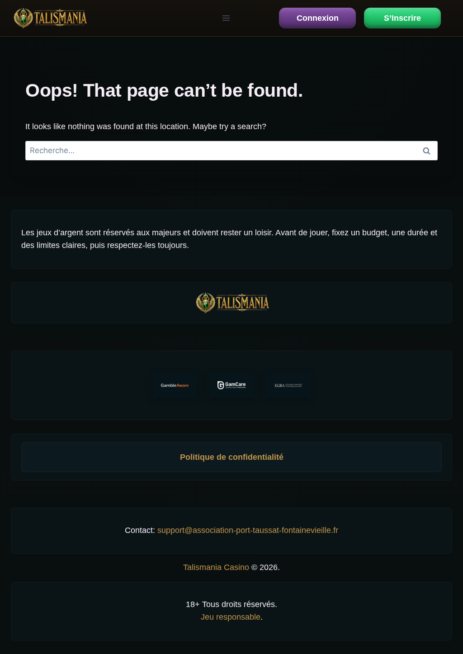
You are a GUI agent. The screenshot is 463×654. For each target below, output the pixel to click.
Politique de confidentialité (231, 457)
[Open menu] (225, 18)
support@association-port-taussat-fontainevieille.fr (247, 530)
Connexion (318, 18)
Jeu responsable (230, 616)
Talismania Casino (216, 567)
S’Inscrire (402, 18)
